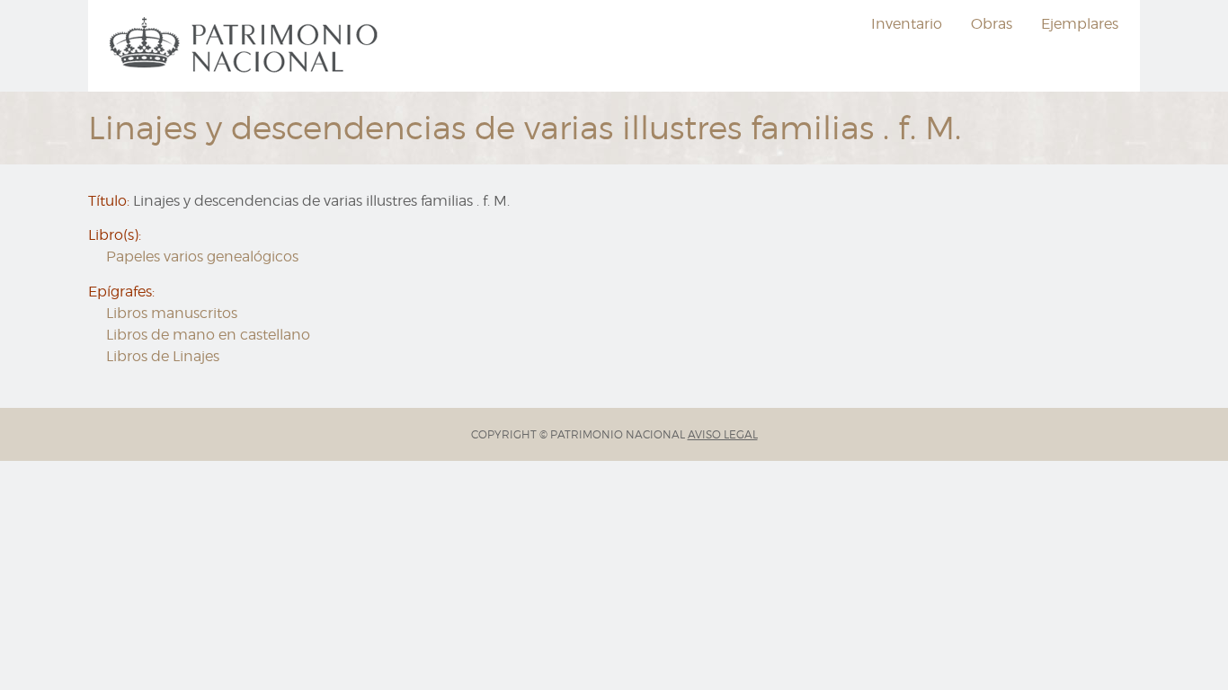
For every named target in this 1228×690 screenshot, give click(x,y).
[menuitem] (246, 45)
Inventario (906, 23)
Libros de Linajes (162, 356)
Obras (991, 23)
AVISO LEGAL (723, 434)
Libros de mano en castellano (208, 334)
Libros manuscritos (171, 313)
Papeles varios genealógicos (202, 256)
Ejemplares (1079, 23)
